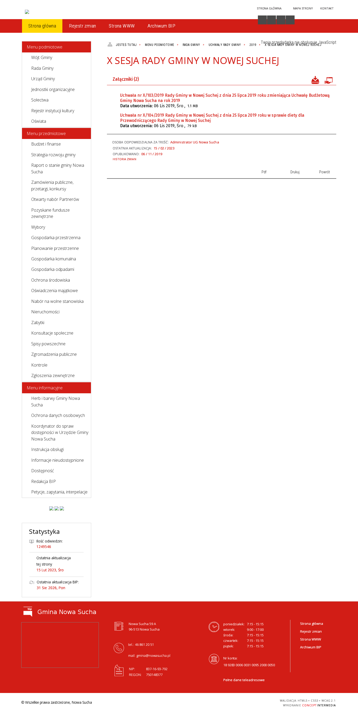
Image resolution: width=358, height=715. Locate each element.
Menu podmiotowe (44, 47)
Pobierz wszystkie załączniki (315, 79)
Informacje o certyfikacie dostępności (177, 703)
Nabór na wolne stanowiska (57, 301)
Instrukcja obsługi (47, 449)
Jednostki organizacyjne (53, 89)
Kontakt (327, 8)
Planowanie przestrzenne (55, 248)
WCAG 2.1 (257, 702)
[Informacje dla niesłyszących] (280, 19)
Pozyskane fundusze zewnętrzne (50, 213)
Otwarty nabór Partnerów (55, 199)
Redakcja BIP (43, 481)
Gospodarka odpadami (52, 269)
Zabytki (37, 322)
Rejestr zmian (311, 631)
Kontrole (39, 365)
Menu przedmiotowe (46, 133)
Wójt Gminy (41, 57)
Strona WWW (310, 639)
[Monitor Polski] (51, 508)
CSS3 (241, 702)
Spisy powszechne (48, 344)
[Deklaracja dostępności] (271, 19)
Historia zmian (124, 159)
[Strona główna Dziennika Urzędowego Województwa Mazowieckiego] (62, 508)
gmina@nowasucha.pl (153, 655)
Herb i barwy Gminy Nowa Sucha (55, 401)
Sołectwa (39, 100)
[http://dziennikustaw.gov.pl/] (57, 508)
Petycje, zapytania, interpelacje (59, 492)
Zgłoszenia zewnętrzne (53, 375)
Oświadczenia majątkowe (54, 290)
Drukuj (312, 62)
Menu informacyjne (45, 388)
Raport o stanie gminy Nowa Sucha (57, 168)
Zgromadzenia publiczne (54, 354)
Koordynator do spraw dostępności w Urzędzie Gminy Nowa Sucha (59, 432)
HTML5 (233, 702)
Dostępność (42, 471)
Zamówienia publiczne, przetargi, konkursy (52, 185)
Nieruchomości (45, 312)
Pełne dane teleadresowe (244, 680)
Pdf (303, 62)
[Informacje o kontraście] (290, 19)
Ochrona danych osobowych (58, 415)
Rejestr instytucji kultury (52, 111)
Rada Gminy (42, 68)
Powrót (321, 62)
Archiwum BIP (310, 647)
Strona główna (311, 623)
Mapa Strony (303, 8)
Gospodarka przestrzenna (55, 237)
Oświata (38, 121)
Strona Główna (269, 8)
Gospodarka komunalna (53, 259)
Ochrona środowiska (50, 280)
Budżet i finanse (46, 144)
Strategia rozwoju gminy (53, 155)
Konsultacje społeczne (52, 333)
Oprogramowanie (328, 79)
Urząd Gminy (43, 79)
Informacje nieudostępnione (57, 460)
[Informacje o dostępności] (262, 19)
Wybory (38, 227)
